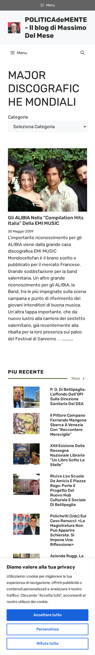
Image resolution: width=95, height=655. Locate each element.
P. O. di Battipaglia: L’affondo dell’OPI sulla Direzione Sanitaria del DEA (68, 396)
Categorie (18, 117)
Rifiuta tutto (48, 643)
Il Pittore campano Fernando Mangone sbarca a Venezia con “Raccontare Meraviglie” (68, 425)
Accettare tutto (47, 615)
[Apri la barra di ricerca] (82, 53)
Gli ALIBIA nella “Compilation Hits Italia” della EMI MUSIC (46, 220)
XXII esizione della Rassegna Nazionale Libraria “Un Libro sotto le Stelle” (67, 455)
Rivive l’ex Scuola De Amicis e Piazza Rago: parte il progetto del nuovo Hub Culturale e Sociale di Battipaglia (68, 490)
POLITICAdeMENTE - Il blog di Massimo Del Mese (56, 27)
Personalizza (47, 629)
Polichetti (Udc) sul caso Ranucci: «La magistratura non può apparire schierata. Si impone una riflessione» (68, 530)
